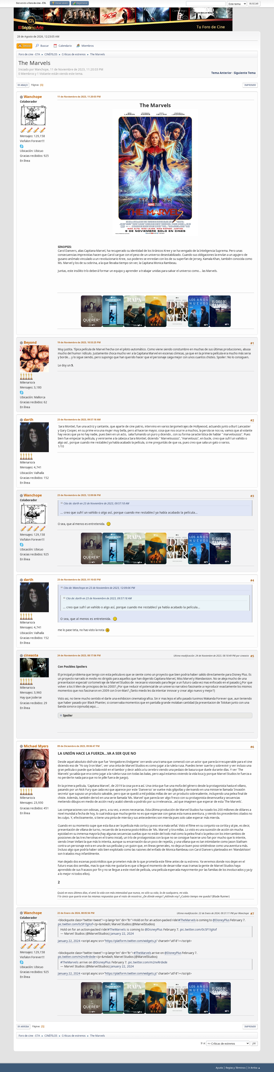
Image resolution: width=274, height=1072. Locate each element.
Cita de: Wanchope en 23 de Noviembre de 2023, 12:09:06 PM (99, 588)
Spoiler (68, 715)
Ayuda (219, 1067)
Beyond (30, 342)
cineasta (31, 655)
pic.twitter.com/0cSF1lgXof (75, 924)
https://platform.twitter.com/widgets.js (130, 941)
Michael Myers (36, 746)
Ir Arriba (23, 1026)
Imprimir (250, 85)
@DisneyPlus (221, 920)
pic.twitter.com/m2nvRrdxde (76, 957)
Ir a (203, 1043)
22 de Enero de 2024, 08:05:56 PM (75, 913)
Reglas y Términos (236, 1067)
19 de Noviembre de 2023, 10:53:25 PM (79, 342)
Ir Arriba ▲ (254, 1067)
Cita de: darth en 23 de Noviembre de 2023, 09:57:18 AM (96, 503)
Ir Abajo (23, 85)
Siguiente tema (245, 73)
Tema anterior (221, 73)
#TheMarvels (187, 920)
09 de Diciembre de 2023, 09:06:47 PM (78, 746)
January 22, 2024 (122, 933)
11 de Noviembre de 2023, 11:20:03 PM (79, 96)
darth (28, 419)
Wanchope (33, 96)
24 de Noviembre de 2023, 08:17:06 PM (79, 655)
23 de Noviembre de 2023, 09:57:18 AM (79, 419)
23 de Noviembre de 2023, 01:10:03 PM (79, 579)
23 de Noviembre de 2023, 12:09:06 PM (79, 495)
